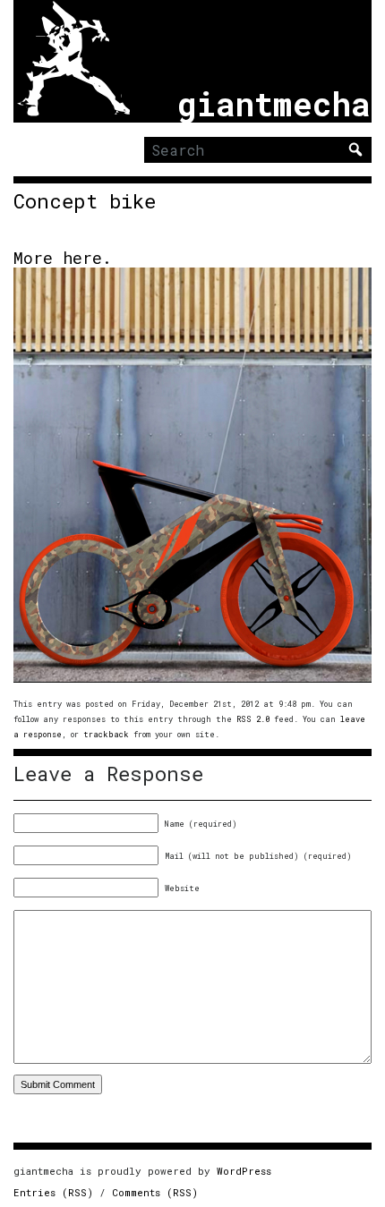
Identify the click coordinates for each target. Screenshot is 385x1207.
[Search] (355, 149)
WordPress (244, 1170)
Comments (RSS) (155, 1192)
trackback (106, 734)
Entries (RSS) (53, 1192)
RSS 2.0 (253, 719)
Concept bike (84, 201)
